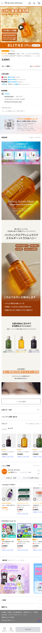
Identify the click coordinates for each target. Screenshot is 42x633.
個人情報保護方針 (17, 612)
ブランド (20, 423)
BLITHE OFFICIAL (15, 3)
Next (37, 27)
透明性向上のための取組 (8, 617)
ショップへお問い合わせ (22, 417)
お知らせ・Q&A (20, 410)
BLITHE (4, 54)
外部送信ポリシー (27, 612)
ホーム (25, 614)
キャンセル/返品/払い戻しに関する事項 (12, 111)
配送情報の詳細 (6, 107)
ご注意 (4, 600)
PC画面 (36, 612)
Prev (4, 27)
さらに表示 (22, 401)
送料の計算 (19, 96)
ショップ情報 (20, 466)
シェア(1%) (11, 630)
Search (34, 3)
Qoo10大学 (4, 614)
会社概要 (4, 612)
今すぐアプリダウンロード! (15, 614)
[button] (21, 27)
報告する (4, 607)
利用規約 (9, 612)
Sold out (28, 630)
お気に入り (4, 630)
